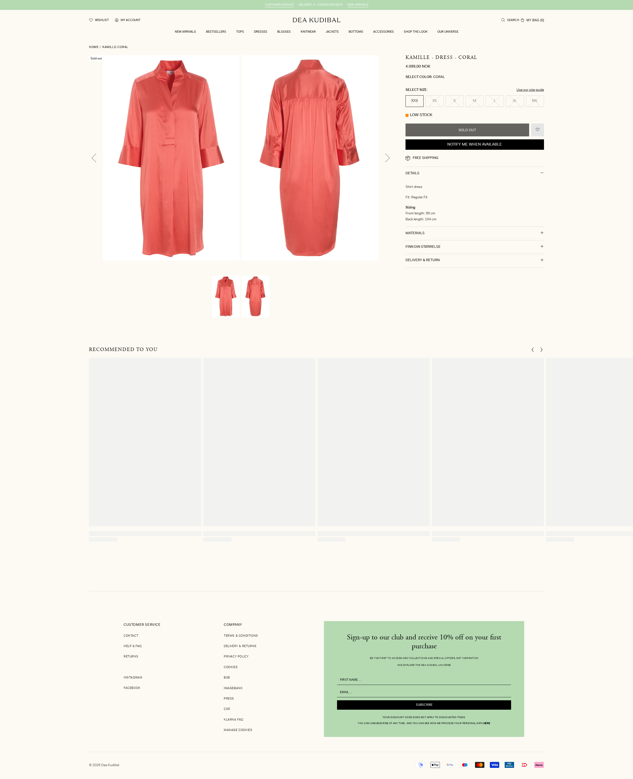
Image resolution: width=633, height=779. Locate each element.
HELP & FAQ (133, 646)
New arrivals (185, 31)
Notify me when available (474, 145)
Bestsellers (216, 31)
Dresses (260, 31)
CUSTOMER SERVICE (279, 4)
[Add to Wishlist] (537, 130)
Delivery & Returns (240, 646)
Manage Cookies (238, 730)
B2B (227, 677)
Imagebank (233, 688)
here (589, 748)
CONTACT (131, 635)
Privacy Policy (236, 656)
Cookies (231, 667)
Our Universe (447, 31)
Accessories (383, 31)
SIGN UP (580, 725)
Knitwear (308, 31)
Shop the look (416, 31)
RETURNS (131, 656)
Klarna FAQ (233, 719)
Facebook (132, 688)
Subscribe (424, 705)
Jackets (332, 31)
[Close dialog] (622, 635)
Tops (240, 31)
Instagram (133, 677)
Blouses (284, 31)
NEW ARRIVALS (357, 4)
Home (93, 47)
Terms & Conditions (241, 635)
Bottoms (356, 31)
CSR (227, 709)
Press (229, 698)
